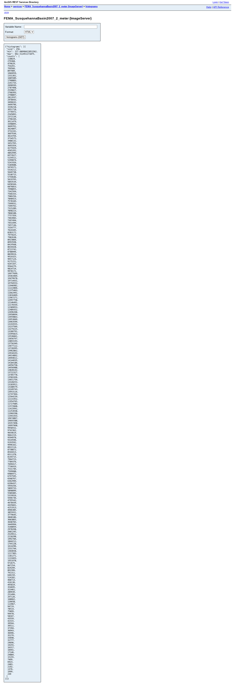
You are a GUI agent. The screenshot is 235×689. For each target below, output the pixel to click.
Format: (9, 32)
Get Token (224, 2)
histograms (92, 6)
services (17, 6)
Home (7, 6)
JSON (6, 12)
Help (208, 7)
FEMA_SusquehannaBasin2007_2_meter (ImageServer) (54, 6)
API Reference (221, 7)
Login (215, 2)
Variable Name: (13, 26)
